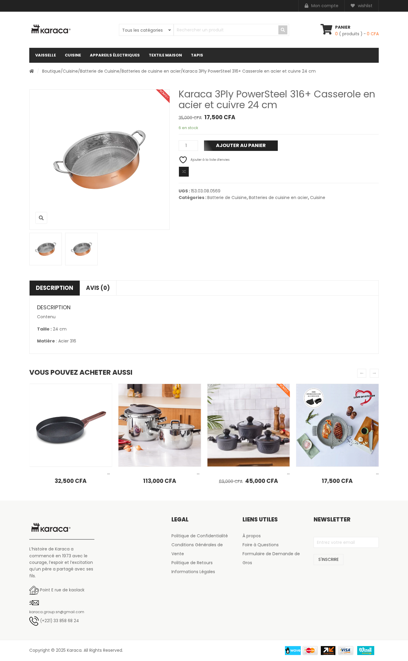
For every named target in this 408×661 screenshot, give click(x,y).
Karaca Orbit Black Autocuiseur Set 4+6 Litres (168, 472)
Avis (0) (98, 288)
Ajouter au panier (241, 145)
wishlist (365, 6)
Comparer (184, 171)
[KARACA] (51, 29)
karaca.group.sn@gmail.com (56, 611)
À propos (252, 536)
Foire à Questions (261, 545)
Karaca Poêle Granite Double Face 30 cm (341, 472)
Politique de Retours (192, 563)
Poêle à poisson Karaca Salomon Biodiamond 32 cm (87, 472)
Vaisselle (45, 55)
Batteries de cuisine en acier (151, 71)
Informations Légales (193, 572)
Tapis (197, 55)
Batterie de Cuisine (99, 71)
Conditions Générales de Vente (197, 549)
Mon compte (324, 6)
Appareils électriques (115, 55)
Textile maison (165, 55)
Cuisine (73, 55)
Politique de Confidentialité (199, 536)
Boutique (51, 71)
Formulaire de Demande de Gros (271, 558)
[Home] (31, 71)
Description (54, 288)
